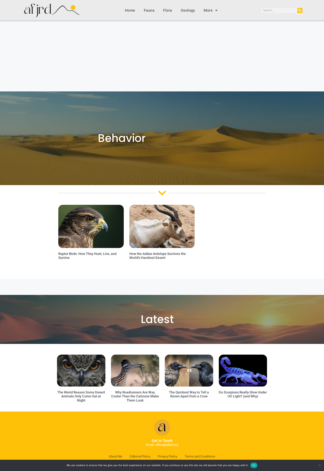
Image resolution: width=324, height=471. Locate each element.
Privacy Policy (167, 456)
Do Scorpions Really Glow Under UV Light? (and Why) (243, 394)
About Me (115, 456)
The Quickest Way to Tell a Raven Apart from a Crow (189, 394)
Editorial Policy (140, 456)
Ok (254, 465)
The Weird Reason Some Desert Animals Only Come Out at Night (81, 396)
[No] (319, 465)
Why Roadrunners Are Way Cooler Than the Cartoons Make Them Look (135, 396)
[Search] (299, 10)
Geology (188, 10)
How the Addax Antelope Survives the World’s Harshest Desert (157, 256)
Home (130, 10)
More (208, 10)
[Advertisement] (162, 49)
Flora (167, 10)
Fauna (149, 10)
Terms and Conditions (200, 456)
